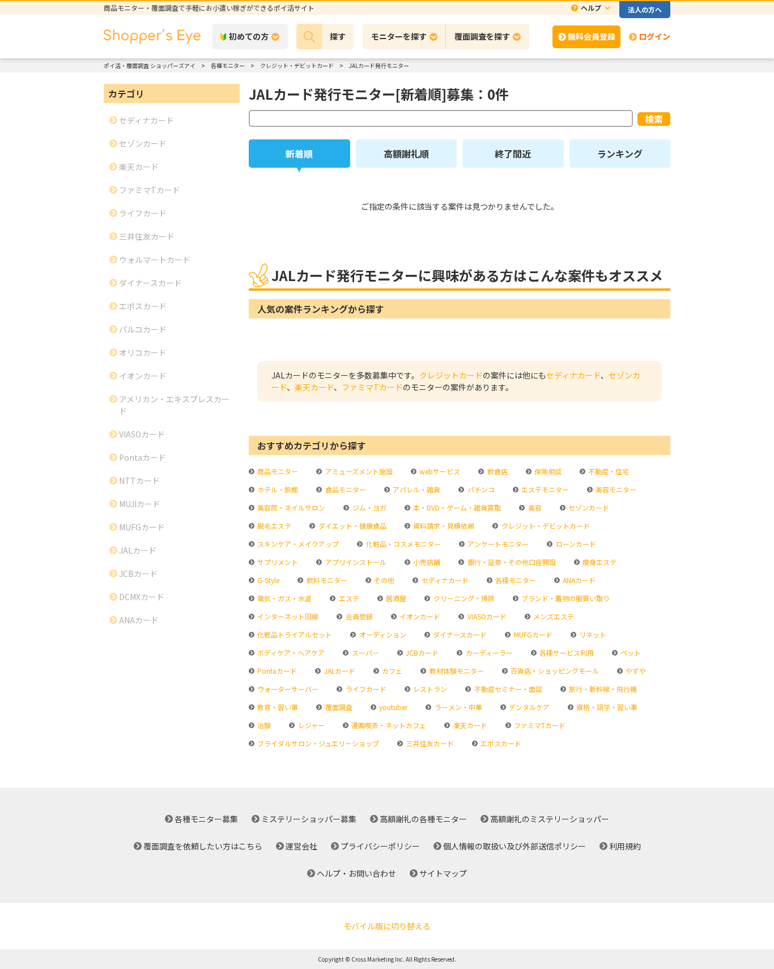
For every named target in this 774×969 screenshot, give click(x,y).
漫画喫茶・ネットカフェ (388, 725)
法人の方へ (645, 9)
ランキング (620, 153)
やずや (635, 670)
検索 (654, 119)
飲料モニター (326, 580)
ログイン (654, 36)
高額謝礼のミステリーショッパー (549, 818)
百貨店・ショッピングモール (554, 670)
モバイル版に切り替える (387, 926)
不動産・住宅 (607, 471)
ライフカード (365, 689)
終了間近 (513, 153)
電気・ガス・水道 (284, 598)
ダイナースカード (459, 634)
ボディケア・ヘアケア (290, 652)
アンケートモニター (497, 544)
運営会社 (301, 846)
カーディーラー (488, 652)
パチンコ (480, 489)
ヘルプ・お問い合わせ (356, 873)
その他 (383, 580)
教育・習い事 (277, 707)
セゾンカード (588, 507)
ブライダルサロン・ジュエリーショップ (317, 743)
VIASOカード (486, 616)
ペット (630, 652)
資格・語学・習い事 (606, 707)
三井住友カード (429, 743)
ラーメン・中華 (457, 707)
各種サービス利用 (566, 652)
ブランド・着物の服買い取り (565, 598)
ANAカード (578, 580)
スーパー (364, 652)
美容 (533, 507)
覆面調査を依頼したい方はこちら (202, 846)
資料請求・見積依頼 (442, 525)
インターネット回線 (287, 616)
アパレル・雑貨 (415, 489)
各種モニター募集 (206, 818)
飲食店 (496, 471)
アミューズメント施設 (358, 471)
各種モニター (515, 580)
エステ (348, 598)
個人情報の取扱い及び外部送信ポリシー (514, 846)
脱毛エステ (273, 525)
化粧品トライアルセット (294, 634)
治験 (263, 725)
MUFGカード (532, 634)
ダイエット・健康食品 (351, 525)
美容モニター (615, 489)
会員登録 (358, 616)
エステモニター (544, 489)
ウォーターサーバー (287, 689)
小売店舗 (425, 562)
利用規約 (625, 846)
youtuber (392, 707)
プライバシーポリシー (380, 846)
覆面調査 (338, 707)
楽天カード (314, 387)
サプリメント (277, 562)
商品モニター (277, 471)
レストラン (429, 689)
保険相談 (547, 471)
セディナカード (573, 375)
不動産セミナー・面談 (507, 689)
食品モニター (344, 489)
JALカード (338, 670)
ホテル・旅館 (277, 489)
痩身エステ (598, 562)
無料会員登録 (591, 36)
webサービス (439, 471)
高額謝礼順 (406, 153)
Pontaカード (276, 670)
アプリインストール (355, 562)
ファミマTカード (372, 387)
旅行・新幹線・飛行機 (602, 689)
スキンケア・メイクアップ (297, 544)
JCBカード (421, 652)
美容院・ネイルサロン (290, 507)
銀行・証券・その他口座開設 (510, 562)
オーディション (382, 634)
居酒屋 (395, 598)
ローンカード (575, 544)
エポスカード (500, 743)
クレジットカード (451, 375)
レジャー (310, 725)
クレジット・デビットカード (544, 525)
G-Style (267, 580)
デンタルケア (528, 707)
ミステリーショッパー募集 (308, 818)
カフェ (391, 670)
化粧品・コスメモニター (402, 544)
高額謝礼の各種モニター (423, 818)
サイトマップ (443, 873)
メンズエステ (552, 616)
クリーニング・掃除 (463, 598)
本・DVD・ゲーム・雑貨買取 (456, 507)
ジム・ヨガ (368, 507)
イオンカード (419, 616)
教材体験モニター (455, 670)
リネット (591, 634)
